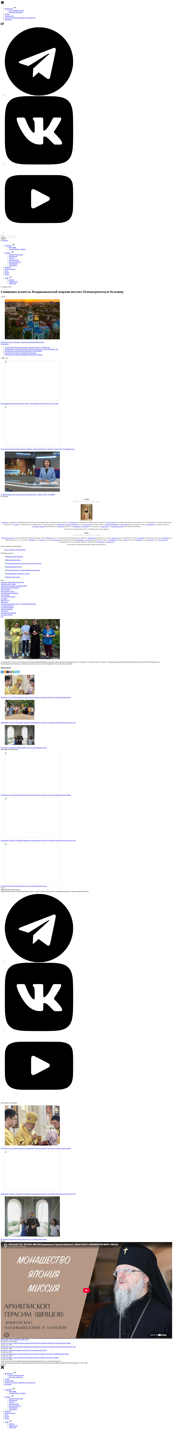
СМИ (7, 278)
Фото (6, 271)
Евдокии (138, 540)
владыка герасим (6, 615)
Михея (48, 538)
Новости (8, 267)
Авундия (75, 524)
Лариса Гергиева (6, 609)
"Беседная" (100, 542)
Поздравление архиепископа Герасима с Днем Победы (23, 351)
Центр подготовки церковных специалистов (20, 18)
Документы (13, 265)
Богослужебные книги (16, 10)
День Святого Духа (7, 591)
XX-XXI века (5, 589)
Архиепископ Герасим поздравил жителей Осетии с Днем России (27, 347)
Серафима (150, 524)
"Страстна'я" (104, 526)
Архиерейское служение (17, 249)
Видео (7, 272)
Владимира (55, 540)
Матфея (32, 540)
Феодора (150, 540)
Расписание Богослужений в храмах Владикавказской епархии (22, 342)
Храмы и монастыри (16, 254)
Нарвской (110, 542)
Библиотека (9, 9)
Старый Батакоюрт (7, 607)
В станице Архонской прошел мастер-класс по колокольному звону (24, 748)
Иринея (68, 524)
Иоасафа (114, 524)
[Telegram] (19, 672)
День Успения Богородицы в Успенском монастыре (18, 604)
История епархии (15, 262)
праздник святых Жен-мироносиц (12, 582)
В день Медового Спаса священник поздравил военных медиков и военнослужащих (30, 1357)
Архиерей (8, 245)
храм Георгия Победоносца (10, 587)
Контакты (8, 19)
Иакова (42, 526)
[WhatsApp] (13, 672)
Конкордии (87, 524)
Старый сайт (9, 16)
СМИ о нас (12, 283)
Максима (73, 522)
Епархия (8, 253)
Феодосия (92, 538)
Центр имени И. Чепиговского (15, 550)
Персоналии (13, 256)
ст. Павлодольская (7, 606)
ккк (2, 616)
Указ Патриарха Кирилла (9, 593)
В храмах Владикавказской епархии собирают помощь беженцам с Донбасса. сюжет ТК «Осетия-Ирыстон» (38, 449)
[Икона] (86, 520)
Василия (77, 526)
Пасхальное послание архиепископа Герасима (20, 353)
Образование (13, 263)
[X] (7, 672)
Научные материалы (16, 12)
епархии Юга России (8, 596)
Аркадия (140, 538)
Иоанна (108, 524)
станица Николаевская (8, 613)
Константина (124, 524)
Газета (7, 274)
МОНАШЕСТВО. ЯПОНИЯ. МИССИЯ (15, 1339)
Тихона (15, 524)
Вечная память (14, 260)
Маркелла (115, 538)
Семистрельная (117, 526)
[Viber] (10, 672)
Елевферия (113, 540)
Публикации (13, 282)
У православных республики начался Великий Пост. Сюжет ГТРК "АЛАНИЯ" (28, 494)
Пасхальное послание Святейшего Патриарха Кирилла (23, 354)
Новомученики (10, 269)
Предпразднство (7, 538)
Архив (7, 14)
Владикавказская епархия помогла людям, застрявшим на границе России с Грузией (29, 403)
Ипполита (60, 524)
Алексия (60, 526)
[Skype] (16, 672)
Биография (12, 247)
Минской (85, 526)
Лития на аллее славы (8, 584)
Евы (125, 540)
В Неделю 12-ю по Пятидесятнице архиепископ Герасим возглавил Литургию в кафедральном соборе (36, 697)
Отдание (4, 522)
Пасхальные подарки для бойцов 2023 (14, 586)
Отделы (11, 258)
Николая (35, 526)
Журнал (11, 280)
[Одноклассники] (5, 672)
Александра (163, 540)
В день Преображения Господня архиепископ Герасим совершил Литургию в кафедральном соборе (35, 1354)
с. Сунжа (4, 598)
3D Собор (4, 611)
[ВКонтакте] (2, 672)
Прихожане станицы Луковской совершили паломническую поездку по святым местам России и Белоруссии (38, 722)
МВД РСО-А (5, 600)
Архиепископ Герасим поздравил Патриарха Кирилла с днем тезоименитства (31, 349)
